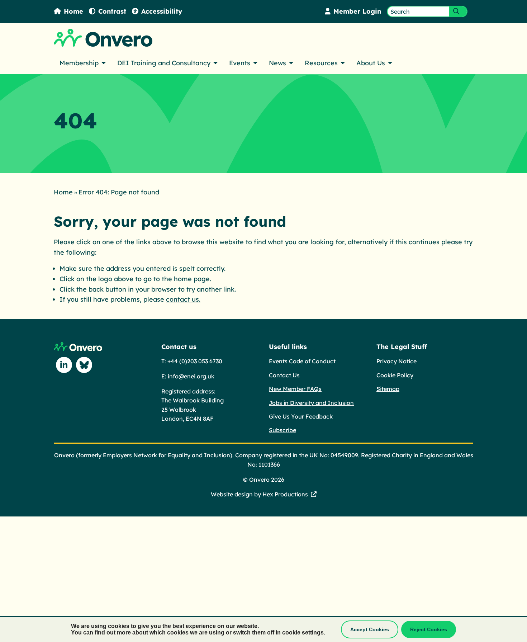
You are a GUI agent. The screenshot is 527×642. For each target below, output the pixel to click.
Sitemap (387, 389)
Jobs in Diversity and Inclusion (311, 403)
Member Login (357, 11)
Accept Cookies (369, 629)
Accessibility (161, 11)
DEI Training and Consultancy (163, 63)
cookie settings (303, 632)
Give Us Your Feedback (301, 416)
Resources (321, 63)
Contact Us (284, 375)
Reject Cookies (428, 629)
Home (73, 11)
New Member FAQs (295, 389)
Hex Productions (285, 494)
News (277, 63)
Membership (79, 63)
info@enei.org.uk (191, 376)
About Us (370, 63)
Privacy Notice (396, 361)
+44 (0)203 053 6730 (194, 361)
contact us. (183, 299)
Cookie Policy (394, 375)
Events (239, 63)
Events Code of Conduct (303, 361)
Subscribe (282, 430)
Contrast (112, 11)
